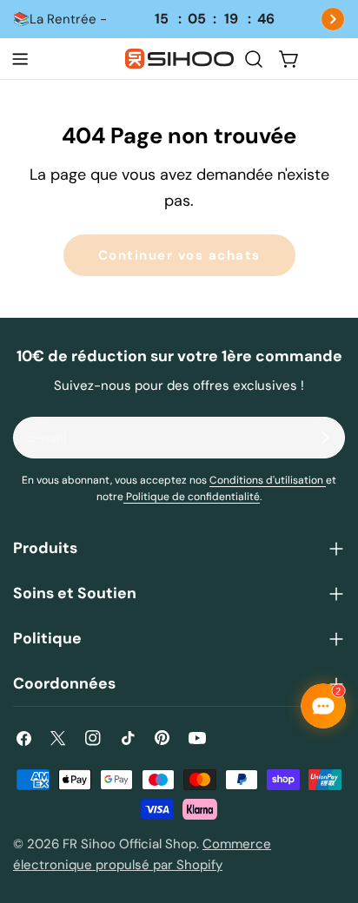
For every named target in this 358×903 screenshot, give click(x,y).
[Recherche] (253, 59)
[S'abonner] (325, 437)
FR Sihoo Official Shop (129, 844)
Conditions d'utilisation (267, 480)
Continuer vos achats (179, 255)
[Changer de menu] (20, 59)
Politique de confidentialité (191, 497)
